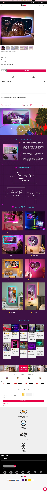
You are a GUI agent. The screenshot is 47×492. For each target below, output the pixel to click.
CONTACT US (32, 2)
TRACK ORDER (40, 2)
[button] (2, 5)
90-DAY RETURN (15, 99)
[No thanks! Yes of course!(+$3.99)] (23, 67)
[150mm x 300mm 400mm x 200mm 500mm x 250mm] (23, 62)
